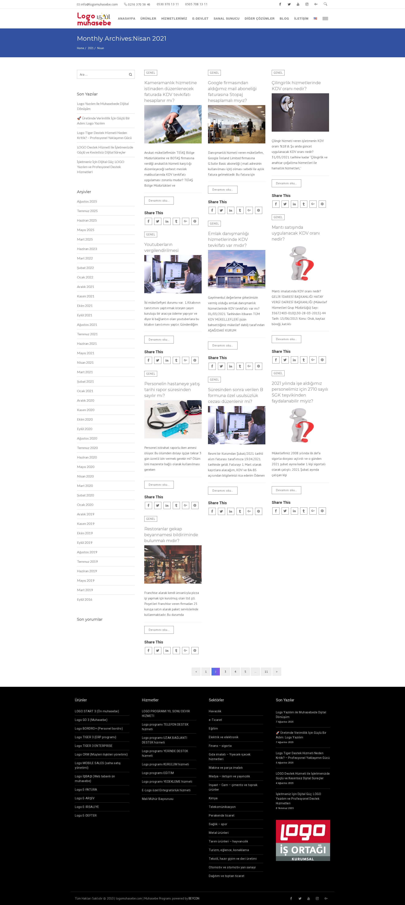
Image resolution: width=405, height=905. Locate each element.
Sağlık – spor (218, 824)
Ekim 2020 (85, 419)
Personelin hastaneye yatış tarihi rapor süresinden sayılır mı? (172, 389)
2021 (91, 48)
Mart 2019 (85, 590)
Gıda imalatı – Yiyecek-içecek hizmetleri (230, 757)
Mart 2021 (85, 372)
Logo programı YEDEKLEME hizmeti (167, 781)
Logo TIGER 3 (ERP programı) (95, 737)
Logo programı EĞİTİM (158, 773)
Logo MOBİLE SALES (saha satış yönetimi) (98, 765)
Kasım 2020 (85, 410)
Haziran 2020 (87, 457)
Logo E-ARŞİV (84, 798)
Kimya (213, 798)
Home (80, 48)
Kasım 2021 (85, 296)
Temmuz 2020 (87, 448)
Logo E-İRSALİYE (87, 807)
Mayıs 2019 (85, 580)
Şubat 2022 (85, 268)
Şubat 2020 (85, 495)
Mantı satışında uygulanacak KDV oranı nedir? (296, 233)
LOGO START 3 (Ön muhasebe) (97, 711)
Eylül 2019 (84, 542)
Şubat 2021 (85, 381)
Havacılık (215, 711)
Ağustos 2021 (87, 324)
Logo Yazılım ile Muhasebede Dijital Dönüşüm (103, 106)
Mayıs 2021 (85, 353)
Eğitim (213, 728)
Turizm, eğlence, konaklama (229, 850)
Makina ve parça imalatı (226, 767)
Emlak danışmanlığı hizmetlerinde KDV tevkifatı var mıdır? (228, 239)
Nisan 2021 (85, 362)
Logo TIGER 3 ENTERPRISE (94, 745)
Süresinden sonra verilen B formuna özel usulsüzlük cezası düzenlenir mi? (235, 395)
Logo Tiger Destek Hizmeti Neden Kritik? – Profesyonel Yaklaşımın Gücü (104, 135)
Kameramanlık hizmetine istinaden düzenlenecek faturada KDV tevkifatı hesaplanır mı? (170, 91)
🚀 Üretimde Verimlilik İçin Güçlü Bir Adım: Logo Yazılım (103, 120)
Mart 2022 (85, 258)
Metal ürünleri (219, 832)
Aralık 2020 (85, 400)
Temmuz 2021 (87, 334)
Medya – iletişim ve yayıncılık (229, 776)
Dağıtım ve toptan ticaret (226, 876)
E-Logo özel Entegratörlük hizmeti (166, 790)
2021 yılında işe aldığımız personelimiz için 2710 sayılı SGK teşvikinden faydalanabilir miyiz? (300, 392)
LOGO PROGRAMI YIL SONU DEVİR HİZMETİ (166, 714)
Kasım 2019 (85, 523)
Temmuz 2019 (87, 561)
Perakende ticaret (222, 815)
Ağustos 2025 (87, 201)
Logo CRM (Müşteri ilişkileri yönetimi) (101, 754)
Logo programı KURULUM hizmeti (165, 764)
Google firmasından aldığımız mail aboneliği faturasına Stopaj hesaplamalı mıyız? (232, 91)
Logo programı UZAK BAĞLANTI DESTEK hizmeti (164, 740)
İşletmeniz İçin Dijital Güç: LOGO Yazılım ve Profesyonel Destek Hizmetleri (100, 167)
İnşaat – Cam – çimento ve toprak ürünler (233, 787)
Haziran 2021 (87, 343)
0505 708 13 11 (196, 4)
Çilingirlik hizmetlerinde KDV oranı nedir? (296, 85)
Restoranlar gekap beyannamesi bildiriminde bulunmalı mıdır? (171, 534)
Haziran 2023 (87, 249)
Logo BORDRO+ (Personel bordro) (99, 728)
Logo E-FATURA (86, 789)
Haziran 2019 (87, 571)
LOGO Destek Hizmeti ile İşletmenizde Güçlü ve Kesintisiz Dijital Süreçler (105, 149)
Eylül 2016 (84, 599)
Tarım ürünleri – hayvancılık (228, 841)
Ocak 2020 (85, 505)
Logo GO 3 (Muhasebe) (91, 720)
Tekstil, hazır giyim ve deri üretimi (233, 858)
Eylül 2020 (84, 429)
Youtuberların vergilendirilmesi (161, 247)
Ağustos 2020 (87, 438)
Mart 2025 (85, 239)
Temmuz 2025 (87, 211)
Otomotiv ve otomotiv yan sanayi (232, 867)
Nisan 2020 (85, 476)
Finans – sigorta (220, 745)
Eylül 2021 (84, 315)
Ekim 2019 (85, 533)
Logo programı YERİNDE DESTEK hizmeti (165, 753)
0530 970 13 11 (168, 4)
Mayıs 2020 (85, 467)
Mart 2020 (85, 486)
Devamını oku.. (159, 200)
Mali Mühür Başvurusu (158, 799)
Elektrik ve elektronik (223, 737)
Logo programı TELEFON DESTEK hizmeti (165, 727)
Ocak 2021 (85, 391)
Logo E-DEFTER (86, 815)
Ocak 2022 (85, 277)
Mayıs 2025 (85, 230)
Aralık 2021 (85, 287)
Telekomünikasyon (222, 807)
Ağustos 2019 (87, 552)
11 (266, 672)
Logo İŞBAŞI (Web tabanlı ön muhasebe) (95, 779)
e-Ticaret (215, 720)
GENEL (150, 73)
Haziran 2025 (87, 220)
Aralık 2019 (85, 514)
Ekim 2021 (85, 305)
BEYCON (194, 898)
